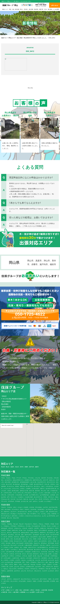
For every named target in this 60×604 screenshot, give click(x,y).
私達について (5, 9)
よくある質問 (56, 9)
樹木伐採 (17, 9)
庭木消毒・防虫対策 (33, 9)
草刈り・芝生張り (24, 9)
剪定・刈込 (11, 9)
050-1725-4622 (40, 5)
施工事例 (50, 9)
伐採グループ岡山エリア (43, 602)
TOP (3, 590)
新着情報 (23, 592)
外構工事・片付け (43, 9)
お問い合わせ (40, 592)
